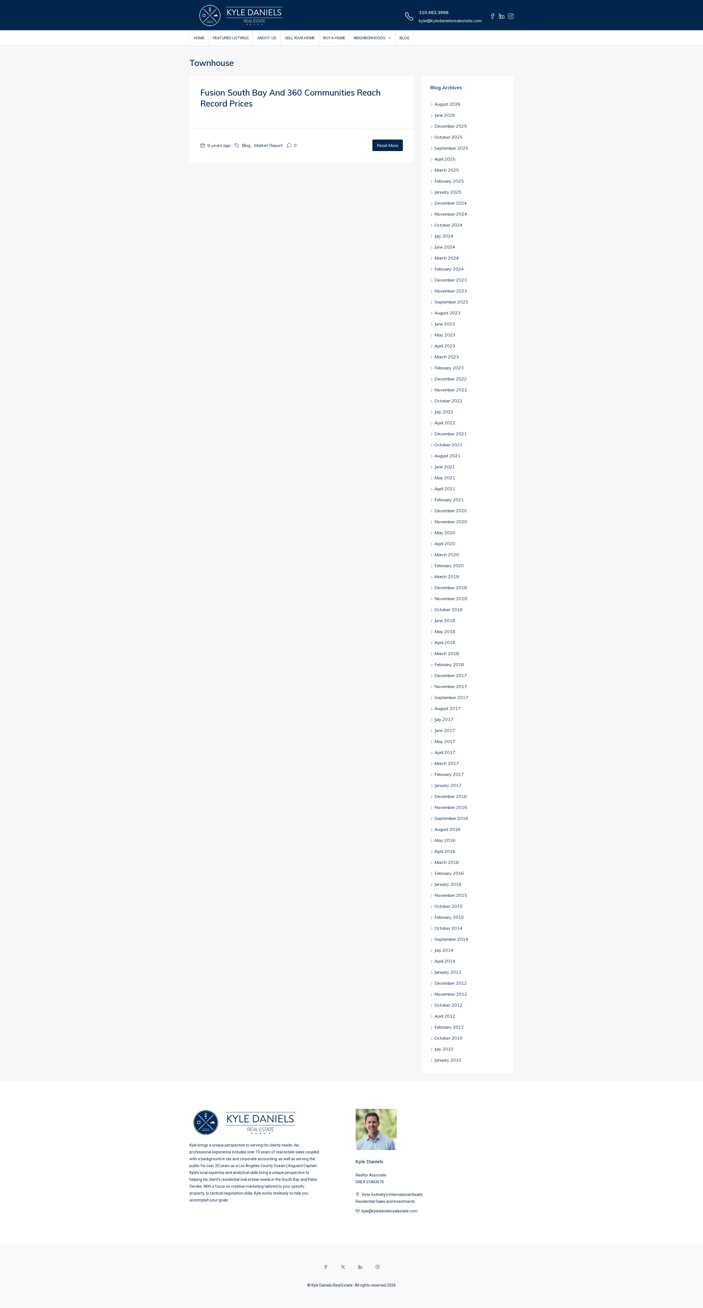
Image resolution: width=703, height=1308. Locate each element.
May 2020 (444, 532)
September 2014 (451, 939)
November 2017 (450, 686)
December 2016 (450, 796)
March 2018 (446, 653)
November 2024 (450, 214)
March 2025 (446, 170)
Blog (404, 38)
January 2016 (447, 884)
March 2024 (446, 258)
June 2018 (444, 620)
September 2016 (451, 818)
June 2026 (444, 115)
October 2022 (448, 400)
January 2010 (447, 1060)
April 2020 (444, 543)
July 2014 (443, 950)
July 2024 (443, 236)
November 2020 (450, 521)
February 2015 (449, 917)
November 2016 (450, 807)
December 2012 (450, 983)
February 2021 (449, 499)
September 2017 (451, 697)
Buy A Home (334, 38)
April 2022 (444, 422)
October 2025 (448, 137)
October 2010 (448, 1038)
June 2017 (444, 730)
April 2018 (444, 642)
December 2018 (450, 587)
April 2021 (444, 488)
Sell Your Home (300, 38)
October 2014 (448, 928)
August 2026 (447, 104)
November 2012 (450, 994)
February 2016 (449, 873)
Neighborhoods (370, 38)
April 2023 (444, 346)
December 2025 (450, 126)
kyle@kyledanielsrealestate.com (450, 20)
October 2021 (448, 444)
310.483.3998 (433, 12)
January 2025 (447, 192)
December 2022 (450, 379)
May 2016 (444, 840)
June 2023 (444, 324)
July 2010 (443, 1049)
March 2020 (446, 554)
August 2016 (447, 829)
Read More (387, 145)
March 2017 (446, 763)
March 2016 (446, 862)
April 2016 (444, 851)
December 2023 (450, 280)
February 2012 (449, 1027)
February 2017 (449, 774)
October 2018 (448, 609)
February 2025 (449, 181)
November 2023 (450, 291)
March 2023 (446, 357)
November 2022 (450, 390)
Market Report (268, 145)
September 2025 (451, 148)
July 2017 (443, 719)
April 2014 (444, 961)
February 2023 (449, 368)
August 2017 (447, 708)
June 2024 (444, 247)
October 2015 (448, 906)
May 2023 (444, 335)
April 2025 (444, 159)
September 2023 (451, 302)
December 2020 (450, 510)
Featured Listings (231, 38)
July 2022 (443, 411)
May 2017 (444, 741)
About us (266, 38)
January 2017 (447, 785)
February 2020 (449, 565)
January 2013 (447, 972)
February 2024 (449, 269)
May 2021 (444, 477)
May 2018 (444, 631)
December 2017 (450, 675)
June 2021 (444, 466)
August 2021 (447, 455)
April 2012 (444, 1016)
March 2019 (446, 576)
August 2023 (447, 313)
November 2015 (450, 895)
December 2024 (450, 203)
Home (199, 38)
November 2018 (450, 598)
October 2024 (448, 225)
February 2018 (449, 664)
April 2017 (444, 752)
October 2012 (448, 1005)
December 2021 (450, 433)
